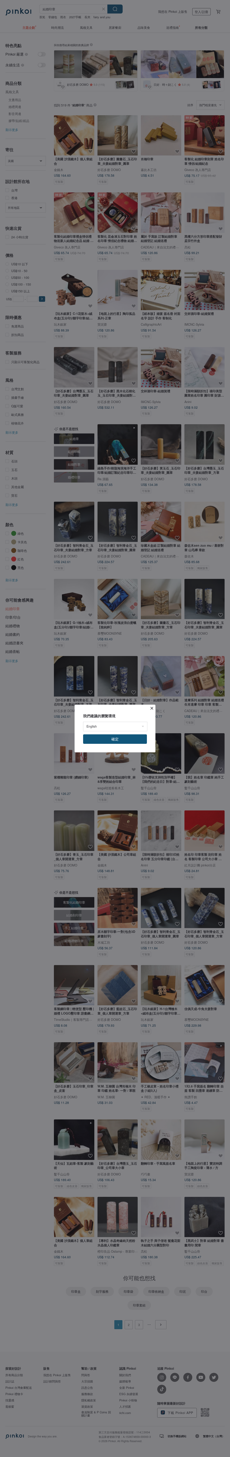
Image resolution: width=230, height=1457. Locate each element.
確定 (115, 739)
